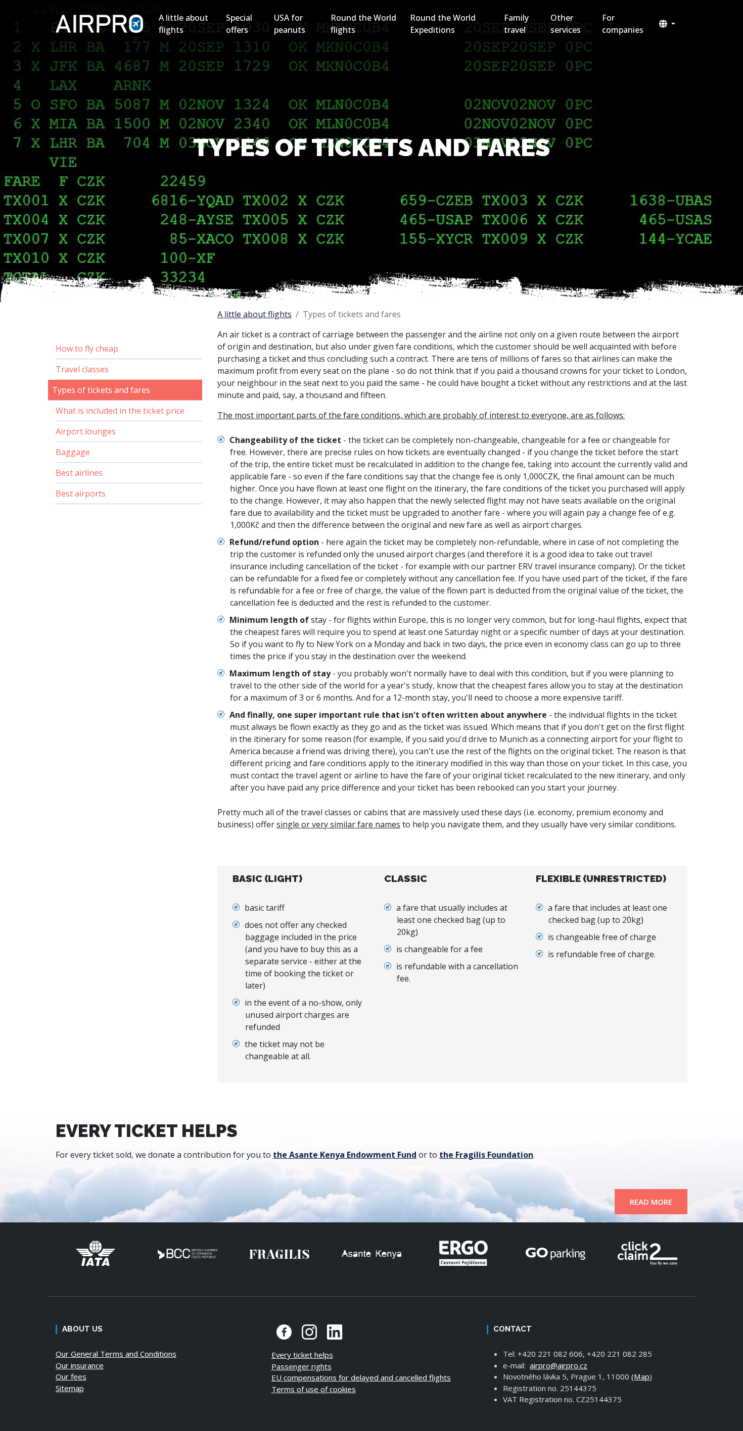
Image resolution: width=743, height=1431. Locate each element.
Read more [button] (651, 1202)
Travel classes (82, 369)
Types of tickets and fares (101, 390)
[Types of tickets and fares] (101, 23)
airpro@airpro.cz (558, 1365)
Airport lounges (86, 431)
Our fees (71, 1376)
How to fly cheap (87, 348)
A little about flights (254, 314)
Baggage (73, 452)
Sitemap (70, 1388)
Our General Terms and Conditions (116, 1354)
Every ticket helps (302, 1355)
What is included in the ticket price (120, 410)
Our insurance (80, 1365)
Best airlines (79, 472)
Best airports (81, 493)
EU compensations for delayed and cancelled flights (361, 1377)
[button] (667, 24)
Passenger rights (301, 1366)
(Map (640, 1376)
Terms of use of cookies (313, 1389)
